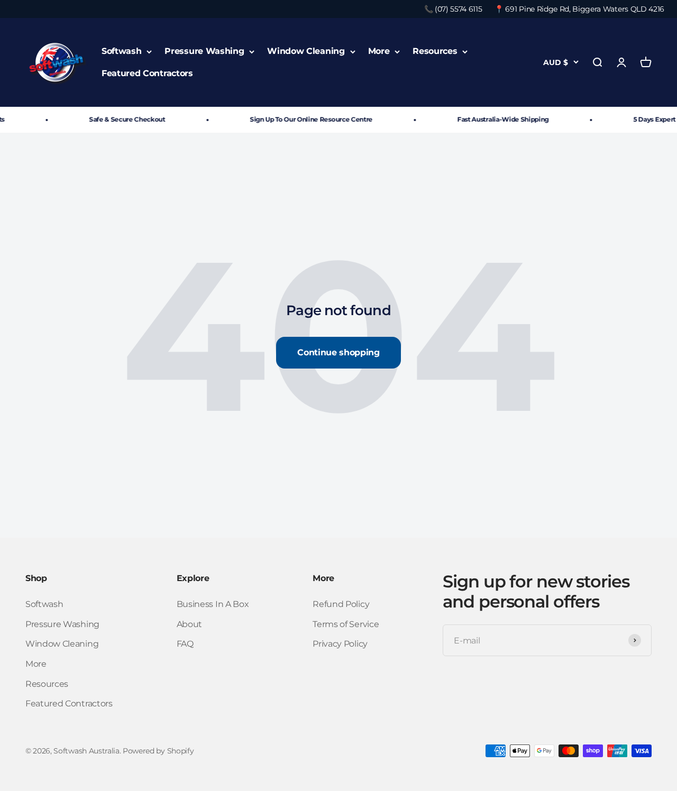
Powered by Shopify (158, 751)
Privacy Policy (340, 644)
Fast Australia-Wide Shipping (497, 119)
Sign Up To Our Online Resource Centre (305, 119)
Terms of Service (346, 624)
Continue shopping (338, 352)
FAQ (185, 644)
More (379, 52)
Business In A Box (213, 604)
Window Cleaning (305, 52)
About (189, 624)
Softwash (121, 52)
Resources (435, 52)
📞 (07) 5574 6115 (453, 9)
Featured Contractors (147, 73)
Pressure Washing (204, 52)
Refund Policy (341, 604)
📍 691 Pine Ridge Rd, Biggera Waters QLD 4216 (579, 9)
